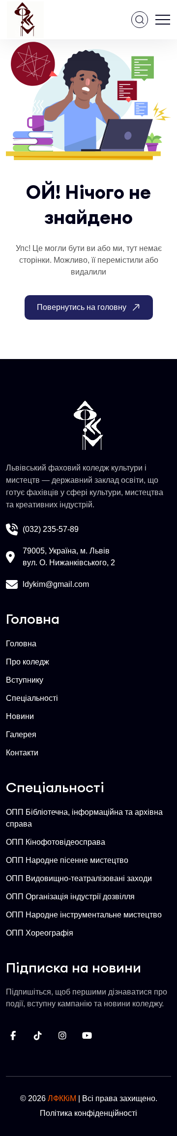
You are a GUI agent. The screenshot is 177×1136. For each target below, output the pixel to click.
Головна (21, 643)
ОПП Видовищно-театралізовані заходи (79, 878)
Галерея (21, 734)
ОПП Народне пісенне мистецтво (67, 860)
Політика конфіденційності (88, 1113)
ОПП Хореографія (39, 933)
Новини (20, 716)
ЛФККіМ (62, 1098)
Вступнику (24, 680)
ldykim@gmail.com (56, 584)
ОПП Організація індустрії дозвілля (70, 896)
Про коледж (27, 662)
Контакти (22, 752)
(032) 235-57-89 (51, 529)
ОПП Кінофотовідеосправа (55, 842)
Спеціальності (32, 698)
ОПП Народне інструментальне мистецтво (84, 915)
